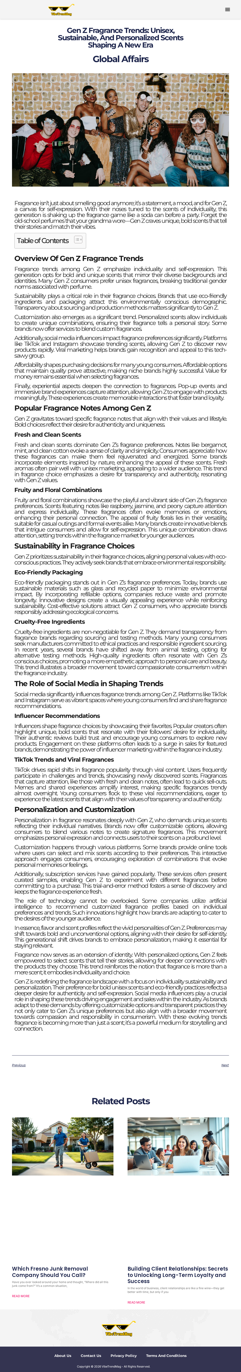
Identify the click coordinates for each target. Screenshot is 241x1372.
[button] (228, 9)
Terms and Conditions (166, 1355)
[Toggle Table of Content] (76, 240)
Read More (21, 1296)
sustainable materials (40, 588)
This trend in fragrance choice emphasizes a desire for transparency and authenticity (120, 471)
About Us (62, 1355)
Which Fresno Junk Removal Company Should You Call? (50, 1272)
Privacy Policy (124, 1355)
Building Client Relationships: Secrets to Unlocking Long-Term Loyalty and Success (178, 1275)
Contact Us (91, 1355)
